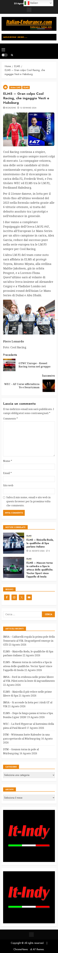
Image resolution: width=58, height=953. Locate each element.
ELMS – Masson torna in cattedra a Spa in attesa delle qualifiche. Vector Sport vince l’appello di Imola (39, 570)
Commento (10, 418)
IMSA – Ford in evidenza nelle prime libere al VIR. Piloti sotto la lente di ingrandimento (29, 679)
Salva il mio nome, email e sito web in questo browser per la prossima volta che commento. (28, 501)
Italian (33, 3)
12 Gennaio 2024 (28, 108)
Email (7, 473)
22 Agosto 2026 (37, 551)
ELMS (26, 87)
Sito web (8, 485)
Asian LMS (15, 87)
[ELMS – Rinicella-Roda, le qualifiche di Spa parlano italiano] (13, 543)
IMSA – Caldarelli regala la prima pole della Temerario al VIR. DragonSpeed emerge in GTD (29, 640)
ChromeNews (20, 949)
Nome (7, 461)
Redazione (11, 108)
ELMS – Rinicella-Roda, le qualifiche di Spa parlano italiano (40, 543)
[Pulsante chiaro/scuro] (5, 55)
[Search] (12, 55)
